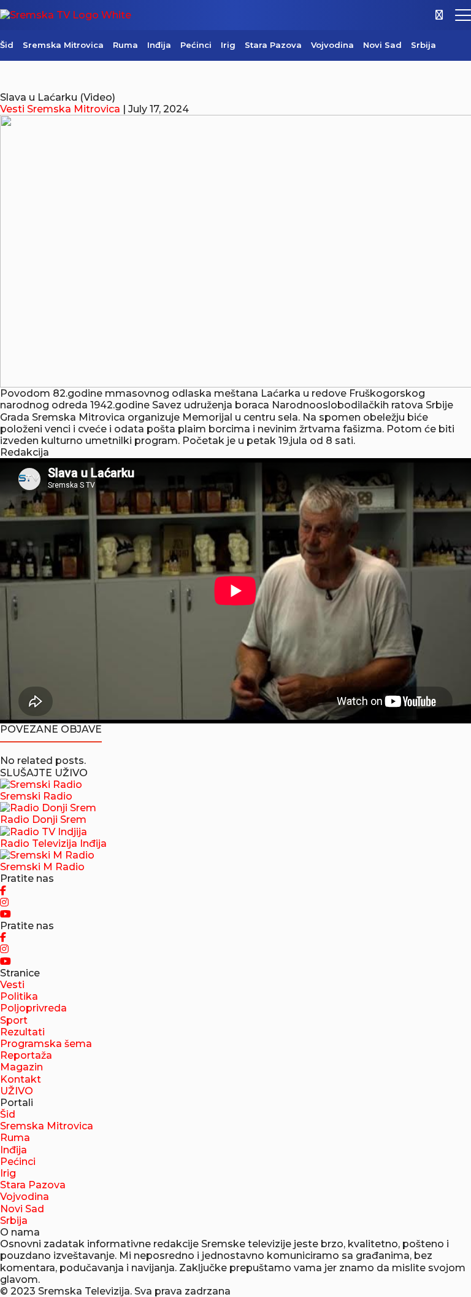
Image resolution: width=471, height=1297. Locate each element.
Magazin (21, 1067)
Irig (228, 45)
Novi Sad (382, 45)
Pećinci (196, 45)
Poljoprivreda (33, 1008)
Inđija (159, 45)
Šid (6, 45)
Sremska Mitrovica (63, 45)
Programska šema (46, 1044)
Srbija (423, 45)
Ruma (125, 45)
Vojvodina (332, 45)
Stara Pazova (273, 45)
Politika (19, 996)
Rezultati (22, 1032)
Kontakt (20, 1079)
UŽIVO (16, 1091)
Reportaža (26, 1055)
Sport (14, 1020)
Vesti (12, 109)
